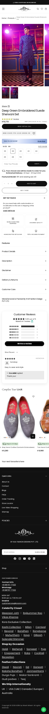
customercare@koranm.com (14, 603)
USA (11, 689)
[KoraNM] (24, 532)
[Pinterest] (29, 558)
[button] (3, 8)
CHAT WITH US (9, 211)
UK (3, 689)
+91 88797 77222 (9, 585)
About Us (5, 482)
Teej (23, 679)
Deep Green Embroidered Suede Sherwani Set (32, 18)
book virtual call (24, 126)
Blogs (4, 490)
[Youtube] (24, 558)
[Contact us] (43, 709)
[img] (10, 359)
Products (11, 18)
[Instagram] (19, 558)
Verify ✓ (37, 164)
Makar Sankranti (29, 675)
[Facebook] (15, 558)
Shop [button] (4, 568)
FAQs (4, 495)
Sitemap (5, 512)
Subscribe (40, 552)
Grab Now (41, 141)
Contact (5, 486)
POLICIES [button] (5, 520)
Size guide (42, 146)
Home (4, 18)
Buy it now (25, 190)
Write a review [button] (24, 343)
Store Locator (7, 503)
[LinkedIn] (34, 558)
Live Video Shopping (10, 507)
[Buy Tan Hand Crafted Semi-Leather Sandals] (19, 417)
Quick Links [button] (6, 476)
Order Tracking (8, 499)
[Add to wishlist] (34, 396)
